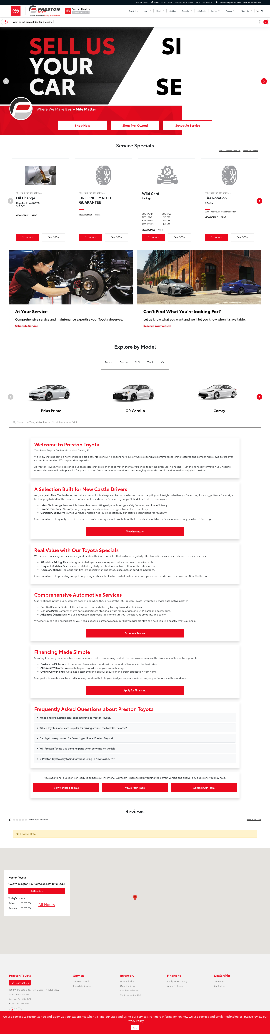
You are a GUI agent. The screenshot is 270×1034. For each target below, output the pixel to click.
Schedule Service (250, 150)
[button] (135, 898)
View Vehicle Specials (66, 787)
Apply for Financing (134, 690)
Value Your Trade (135, 787)
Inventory (127, 975)
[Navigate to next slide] (267, 81)
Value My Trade (175, 985)
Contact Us (22, 982)
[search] (262, 11)
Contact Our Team (204, 787)
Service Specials (81, 981)
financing (50, 657)
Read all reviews (254, 819)
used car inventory (95, 519)
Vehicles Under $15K (130, 994)
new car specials (170, 556)
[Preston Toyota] (36, 11)
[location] (217, 2)
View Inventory (135, 531)
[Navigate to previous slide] (2, 81)
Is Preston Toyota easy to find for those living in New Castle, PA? (77, 758)
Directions (219, 981)
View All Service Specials (229, 150)
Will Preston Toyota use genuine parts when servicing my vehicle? (78, 748)
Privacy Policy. (135, 1021)
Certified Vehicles (129, 990)
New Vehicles (127, 981)
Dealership (222, 975)
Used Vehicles (127, 985)
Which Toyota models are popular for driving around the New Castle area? (83, 728)
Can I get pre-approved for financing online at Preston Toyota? (76, 738)
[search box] (135, 420)
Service (78, 975)
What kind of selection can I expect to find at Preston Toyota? (75, 717)
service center (89, 607)
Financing (174, 975)
